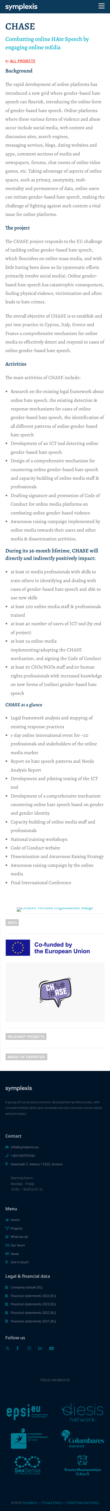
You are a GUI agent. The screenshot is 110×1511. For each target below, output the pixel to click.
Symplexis (29, 1502)
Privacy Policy (52, 1502)
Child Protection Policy (82, 1502)
